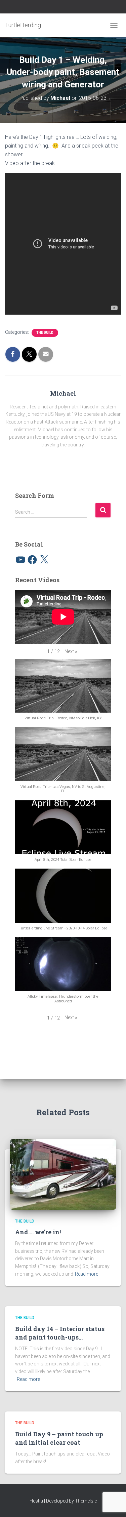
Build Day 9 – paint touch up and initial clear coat (59, 1438)
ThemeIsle (86, 1501)
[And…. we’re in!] (63, 1173)
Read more (86, 1274)
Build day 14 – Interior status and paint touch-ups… (59, 1333)
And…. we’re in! (38, 1232)
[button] (70, 651)
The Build (44, 332)
